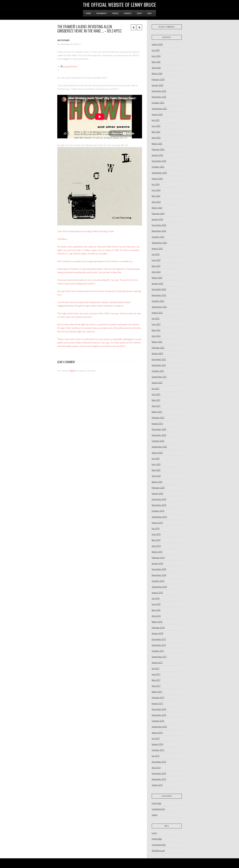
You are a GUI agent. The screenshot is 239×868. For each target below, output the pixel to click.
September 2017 (159, 656)
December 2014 (159, 761)
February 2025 (158, 149)
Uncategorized (158, 809)
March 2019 (157, 551)
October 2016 (158, 721)
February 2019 (158, 557)
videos (155, 815)
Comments (159, 844)
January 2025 (157, 155)
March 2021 (157, 411)
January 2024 (157, 219)
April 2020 (156, 476)
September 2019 (159, 516)
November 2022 (159, 295)
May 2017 (156, 680)
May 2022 (156, 330)
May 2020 (156, 470)
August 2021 (157, 382)
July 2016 (155, 738)
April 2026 (156, 67)
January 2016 (157, 744)
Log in (154, 833)
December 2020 (159, 429)
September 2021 (159, 376)
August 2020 (157, 452)
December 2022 (159, 289)
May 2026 (156, 62)
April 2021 (156, 406)
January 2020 (157, 493)
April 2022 (156, 336)
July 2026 (155, 50)
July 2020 (155, 458)
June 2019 (156, 534)
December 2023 (159, 225)
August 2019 (157, 522)
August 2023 (157, 248)
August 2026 (157, 44)
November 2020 (159, 435)
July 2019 (155, 528)
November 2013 (159, 779)
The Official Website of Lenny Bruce (119, 4)
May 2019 (156, 540)
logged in (73, 370)
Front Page (156, 803)
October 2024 (158, 166)
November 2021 (159, 365)
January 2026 (157, 85)
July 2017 (155, 668)
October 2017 (158, 651)
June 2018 (156, 604)
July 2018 (155, 598)
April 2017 (156, 686)
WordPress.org (158, 850)
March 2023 (157, 277)
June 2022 (156, 324)
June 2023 (156, 260)
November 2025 (159, 97)
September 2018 (159, 586)
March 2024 (157, 207)
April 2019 (156, 546)
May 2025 (156, 131)
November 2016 (159, 715)
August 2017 (157, 662)
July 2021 (155, 388)
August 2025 (157, 114)
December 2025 (159, 91)
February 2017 (158, 697)
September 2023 (159, 242)
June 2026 (156, 56)
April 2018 (156, 616)
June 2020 (156, 464)
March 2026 (157, 73)
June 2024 (156, 190)
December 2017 (159, 639)
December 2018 (159, 569)
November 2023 (159, 231)
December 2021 (159, 359)
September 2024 (159, 172)
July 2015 (155, 756)
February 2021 (158, 417)
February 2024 (158, 213)
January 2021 (157, 423)
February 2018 (158, 627)
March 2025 (157, 143)
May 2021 (156, 400)
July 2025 (155, 120)
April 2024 (156, 202)
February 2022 (158, 347)
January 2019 (157, 563)
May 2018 (156, 610)
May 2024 (156, 196)
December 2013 (159, 773)
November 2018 (159, 575)
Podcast (73, 66)
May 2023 (156, 266)
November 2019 (159, 505)
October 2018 (158, 581)
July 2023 (155, 254)
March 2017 (157, 691)
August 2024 (157, 178)
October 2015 (158, 750)
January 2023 (157, 283)
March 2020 (157, 482)
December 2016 (159, 709)
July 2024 (155, 184)
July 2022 (155, 318)
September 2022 (159, 307)
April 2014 (156, 767)
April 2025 (156, 137)
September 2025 (159, 108)
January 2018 (157, 633)
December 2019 (159, 499)
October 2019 (158, 511)
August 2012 (157, 785)
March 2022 (157, 341)
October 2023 (158, 237)
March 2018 (157, 621)
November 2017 (159, 645)
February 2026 (158, 79)
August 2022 (157, 312)
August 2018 (157, 592)
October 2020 (158, 441)
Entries (157, 838)
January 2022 (157, 353)
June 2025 (156, 126)
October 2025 (158, 102)
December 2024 (159, 161)
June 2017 (156, 674)
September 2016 (159, 726)
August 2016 (157, 732)
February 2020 (158, 487)
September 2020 (159, 446)
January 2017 (157, 703)
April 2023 (156, 272)
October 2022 (158, 301)
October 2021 (158, 371)
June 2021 (156, 394)
